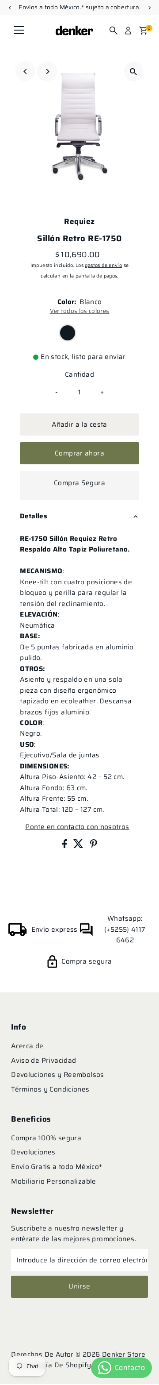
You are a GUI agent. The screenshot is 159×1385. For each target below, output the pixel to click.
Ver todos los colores (80, 311)
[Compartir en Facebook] (65, 846)
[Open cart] (143, 31)
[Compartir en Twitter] (79, 846)
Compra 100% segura (46, 1138)
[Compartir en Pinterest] (93, 846)
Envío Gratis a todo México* (56, 1166)
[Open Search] (113, 31)
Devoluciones (33, 1152)
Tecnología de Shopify (53, 1365)
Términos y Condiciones (50, 1089)
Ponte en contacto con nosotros (77, 827)
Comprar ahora (79, 453)
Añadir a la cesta (79, 424)
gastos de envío (103, 265)
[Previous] (25, 71)
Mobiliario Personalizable (53, 1181)
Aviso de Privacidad (43, 1060)
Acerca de (27, 1046)
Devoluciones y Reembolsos (57, 1074)
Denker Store (124, 1354)
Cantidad (79, 374)
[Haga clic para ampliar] (134, 71)
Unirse (79, 1286)
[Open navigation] (19, 30)
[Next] (47, 71)
